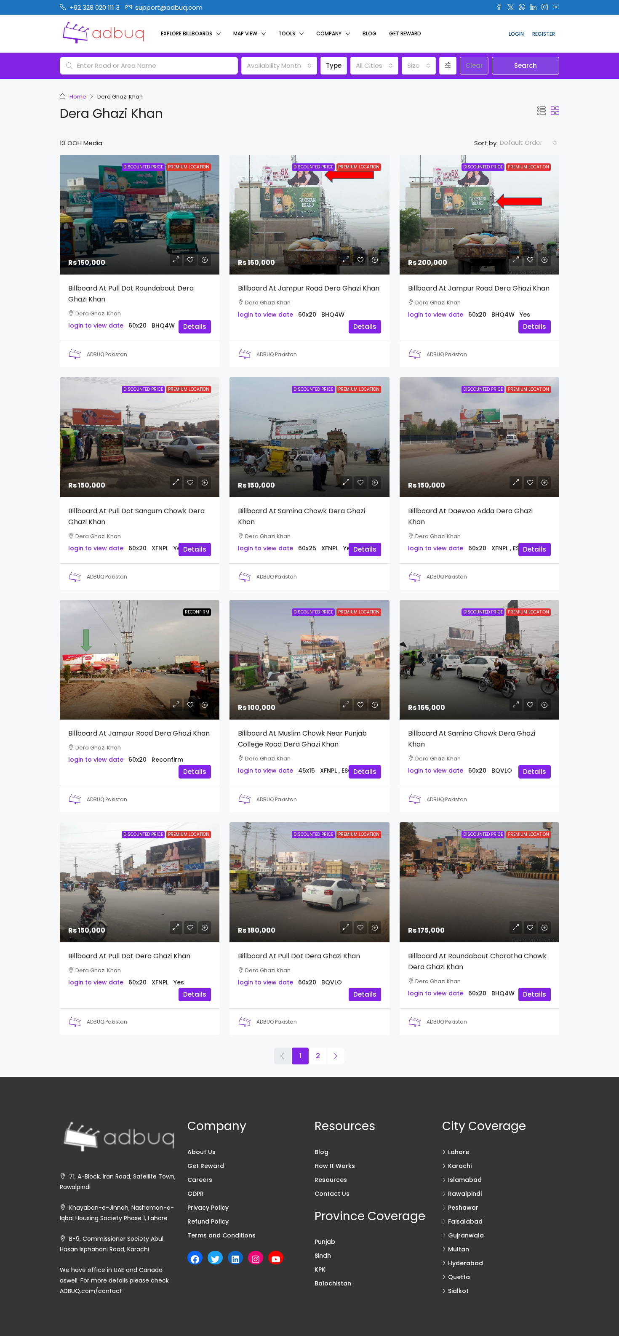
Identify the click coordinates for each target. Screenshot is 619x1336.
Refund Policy (208, 1221)
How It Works (335, 1166)
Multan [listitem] (458, 1249)
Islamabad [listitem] (465, 1180)
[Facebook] (195, 1259)
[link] (139, 215)
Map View (245, 33)
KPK (320, 1269)
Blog (369, 33)
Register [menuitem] (543, 33)
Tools (286, 33)
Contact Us (332, 1193)
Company (329, 33)
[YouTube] (275, 1259)
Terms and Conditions (221, 1235)
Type (334, 65)
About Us (201, 1152)
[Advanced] (447, 66)
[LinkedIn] (235, 1259)
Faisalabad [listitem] (465, 1221)
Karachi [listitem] (460, 1166)
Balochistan (333, 1283)
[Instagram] (255, 1259)
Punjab (325, 1241)
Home (77, 97)
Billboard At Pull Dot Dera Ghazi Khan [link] (129, 956)
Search (525, 65)
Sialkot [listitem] (458, 1291)
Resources (331, 1180)
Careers (199, 1180)
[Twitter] (215, 1259)
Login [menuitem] (516, 33)
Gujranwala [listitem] (466, 1235)
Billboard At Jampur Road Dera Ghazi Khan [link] (308, 288)
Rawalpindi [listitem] (465, 1193)
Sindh (323, 1255)
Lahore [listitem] (458, 1152)
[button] (541, 111)
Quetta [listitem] (459, 1277)
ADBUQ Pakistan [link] (107, 354)
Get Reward (405, 33)
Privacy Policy (208, 1207)
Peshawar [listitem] (463, 1207)
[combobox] (279, 66)
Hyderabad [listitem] (465, 1263)
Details (194, 326)
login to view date (95, 325)
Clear (474, 65)
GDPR (195, 1193)
